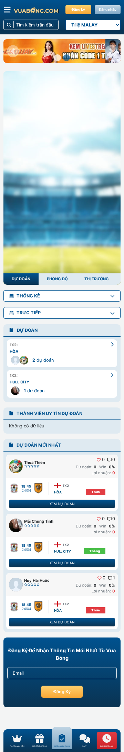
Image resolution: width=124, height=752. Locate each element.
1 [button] (114, 578)
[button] (13, 51)
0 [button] (103, 459)
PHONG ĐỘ (57, 278)
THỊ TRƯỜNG (96, 278)
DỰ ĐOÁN (21, 278)
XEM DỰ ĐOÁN (62, 504)
